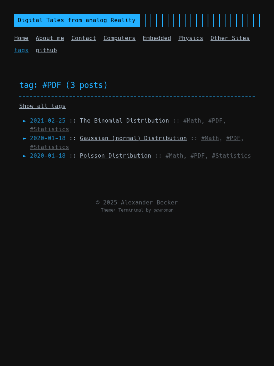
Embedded (157, 38)
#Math (192, 120)
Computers (119, 38)
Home (21, 38)
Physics (190, 38)
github (46, 50)
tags (21, 50)
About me (50, 38)
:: (99, 120)
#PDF (215, 120)
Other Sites (230, 38)
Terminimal (130, 210)
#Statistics (49, 129)
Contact (83, 38)
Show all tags (42, 106)
